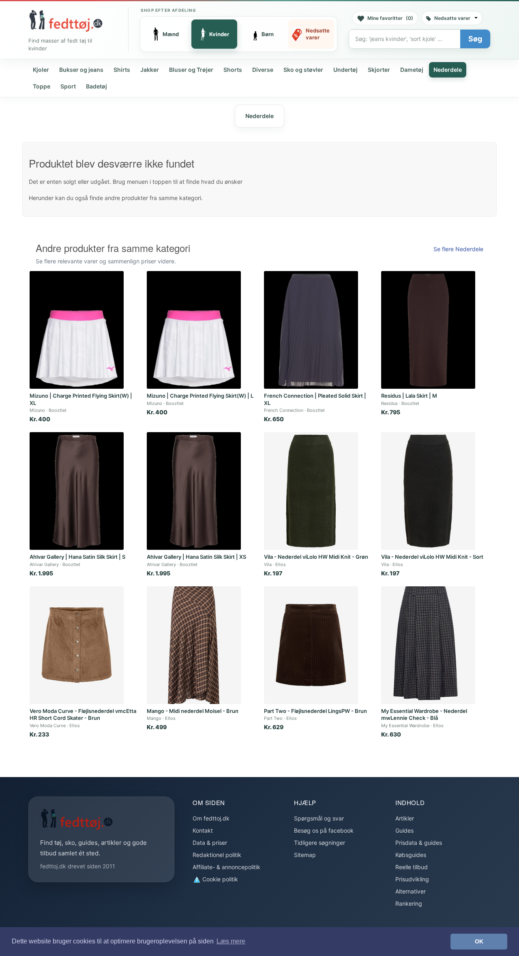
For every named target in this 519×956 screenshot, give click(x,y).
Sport (68, 86)
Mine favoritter (390, 18)
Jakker (149, 69)
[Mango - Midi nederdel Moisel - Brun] (194, 645)
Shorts (232, 69)
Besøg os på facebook (324, 830)
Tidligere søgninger (319, 842)
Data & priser (210, 842)
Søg (475, 38)
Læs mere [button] (231, 941)
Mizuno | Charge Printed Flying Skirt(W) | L (200, 395)
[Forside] (65, 20)
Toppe (41, 86)
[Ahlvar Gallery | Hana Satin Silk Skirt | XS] (194, 491)
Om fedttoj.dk (211, 818)
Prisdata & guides (418, 842)
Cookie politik (219, 879)
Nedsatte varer (452, 18)
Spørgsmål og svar (319, 818)
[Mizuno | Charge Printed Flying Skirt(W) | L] (194, 330)
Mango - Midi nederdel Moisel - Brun (192, 711)
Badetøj (96, 86)
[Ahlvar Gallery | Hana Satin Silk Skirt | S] (77, 491)
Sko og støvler (303, 69)
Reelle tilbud (411, 866)
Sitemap (305, 854)
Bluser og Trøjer (191, 69)
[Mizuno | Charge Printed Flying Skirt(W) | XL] (77, 330)
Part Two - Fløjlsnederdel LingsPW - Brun (315, 711)
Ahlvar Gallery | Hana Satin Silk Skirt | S (77, 556)
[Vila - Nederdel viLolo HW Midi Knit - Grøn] (311, 491)
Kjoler (41, 69)
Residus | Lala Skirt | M (409, 395)
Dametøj (411, 69)
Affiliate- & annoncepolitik (226, 866)
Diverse (262, 69)
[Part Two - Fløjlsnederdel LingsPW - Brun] (311, 645)
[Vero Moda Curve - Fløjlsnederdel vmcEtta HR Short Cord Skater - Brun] (77, 645)
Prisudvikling (412, 879)
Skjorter (379, 69)
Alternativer (410, 891)
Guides (404, 830)
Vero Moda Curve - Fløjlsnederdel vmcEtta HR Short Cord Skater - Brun (83, 714)
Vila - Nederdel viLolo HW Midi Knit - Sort (432, 556)
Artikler (404, 818)
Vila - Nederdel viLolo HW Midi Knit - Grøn (316, 556)
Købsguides (410, 854)
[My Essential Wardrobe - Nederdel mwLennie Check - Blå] (428, 645)
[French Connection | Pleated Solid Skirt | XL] (311, 330)
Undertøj (345, 69)
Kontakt (203, 830)
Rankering (408, 903)
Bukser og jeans (81, 69)
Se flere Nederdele (458, 248)
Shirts (122, 69)
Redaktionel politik (217, 854)
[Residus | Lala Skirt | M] (428, 330)
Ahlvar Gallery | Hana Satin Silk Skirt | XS (196, 556)
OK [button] (479, 941)
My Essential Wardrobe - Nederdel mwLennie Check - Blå (424, 714)
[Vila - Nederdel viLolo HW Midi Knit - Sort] (428, 491)
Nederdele (447, 69)
